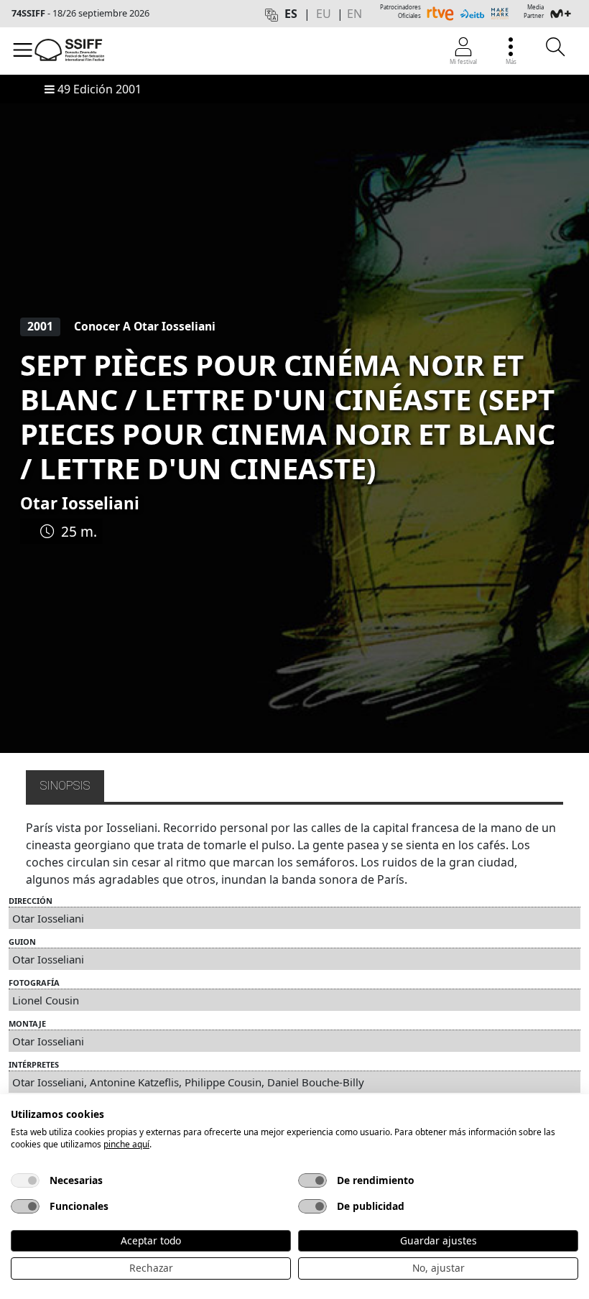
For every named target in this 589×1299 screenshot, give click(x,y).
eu (323, 14)
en (354, 14)
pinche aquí (126, 1144)
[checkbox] (25, 1180)
